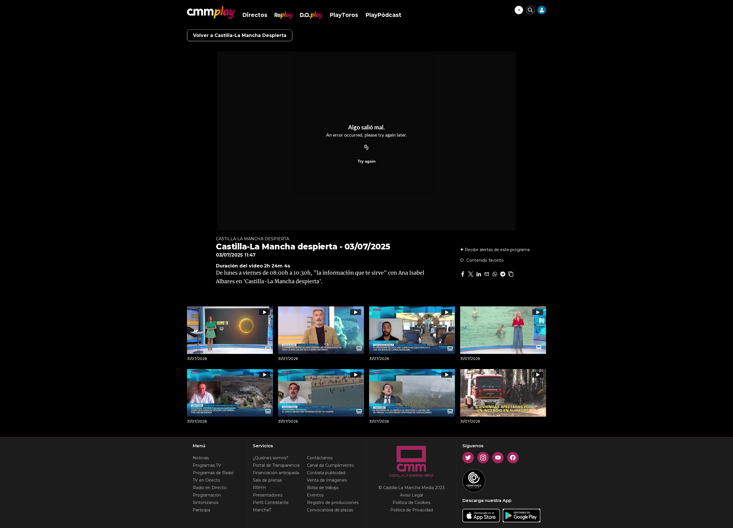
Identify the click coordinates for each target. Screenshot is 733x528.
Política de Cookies (411, 502)
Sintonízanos (205, 502)
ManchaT (262, 510)
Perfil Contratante (271, 502)
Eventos (315, 495)
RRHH (259, 487)
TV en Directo (206, 480)
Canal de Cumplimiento (330, 465)
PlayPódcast (383, 15)
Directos (254, 15)
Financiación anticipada (276, 472)
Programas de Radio (213, 472)
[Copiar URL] (366, 147)
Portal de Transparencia (276, 465)
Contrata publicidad (326, 472)
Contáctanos (319, 457)
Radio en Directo (209, 487)
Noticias (201, 457)
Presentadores (267, 495)
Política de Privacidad (411, 510)
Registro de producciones (332, 502)
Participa (201, 510)
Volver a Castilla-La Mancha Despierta (239, 35)
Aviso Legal (411, 495)
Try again (367, 161)
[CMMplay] (211, 12)
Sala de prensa (267, 480)
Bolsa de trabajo (323, 487)
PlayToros (344, 15)
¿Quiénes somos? (270, 457)
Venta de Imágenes (327, 480)
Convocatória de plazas (330, 510)
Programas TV (207, 465)
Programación (207, 495)
